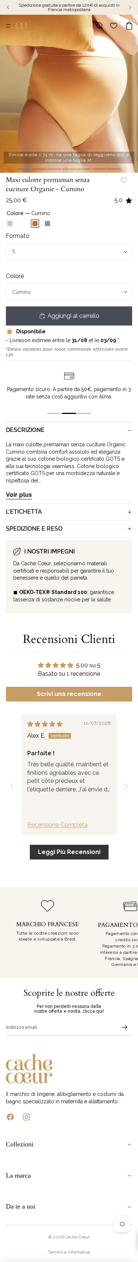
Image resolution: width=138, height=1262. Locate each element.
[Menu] (8, 25)
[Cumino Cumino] (35, 223)
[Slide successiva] (124, 933)
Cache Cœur (77, 1237)
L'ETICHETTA (24, 511)
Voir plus (19, 494)
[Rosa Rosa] (10, 223)
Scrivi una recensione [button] (69, 693)
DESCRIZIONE (25, 429)
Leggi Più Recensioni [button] (69, 851)
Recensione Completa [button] (57, 824)
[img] (45, 724)
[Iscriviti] (124, 1027)
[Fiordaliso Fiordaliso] (47, 223)
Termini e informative (69, 1252)
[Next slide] (126, 786)
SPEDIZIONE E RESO (34, 528)
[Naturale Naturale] (22, 223)
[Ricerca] (100, 26)
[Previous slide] (12, 786)
